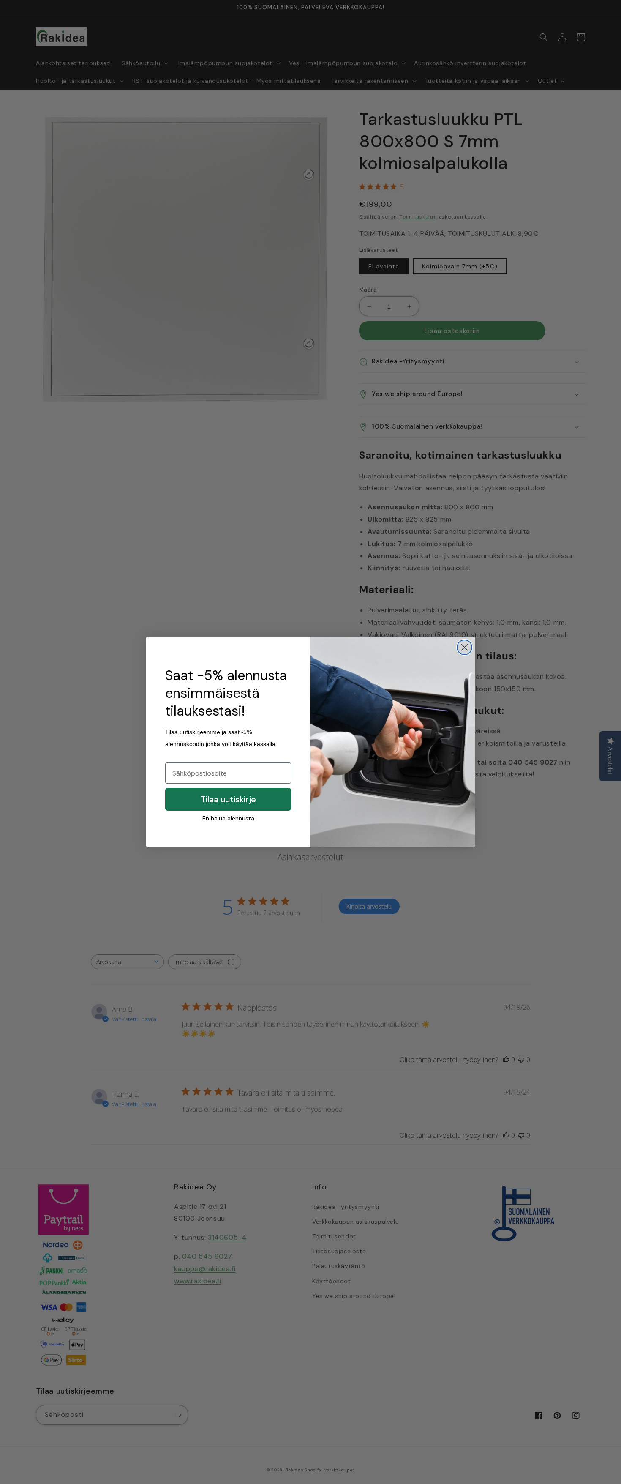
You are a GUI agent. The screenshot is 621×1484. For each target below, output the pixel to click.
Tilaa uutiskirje (228, 799)
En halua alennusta (228, 818)
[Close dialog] (464, 647)
